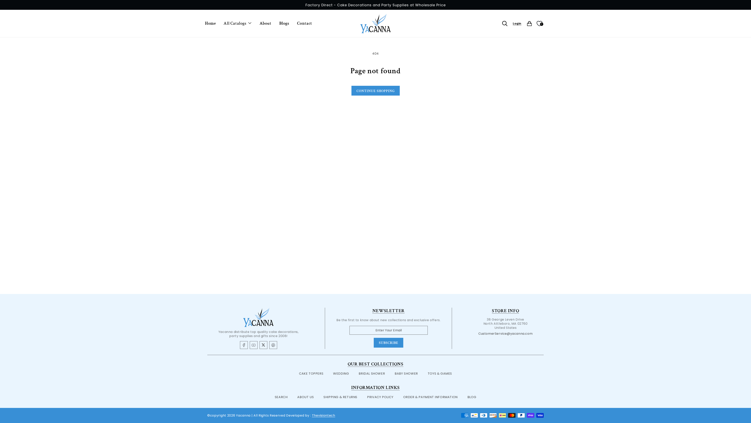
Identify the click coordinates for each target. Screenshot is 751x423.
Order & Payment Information (430, 397)
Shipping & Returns (340, 397)
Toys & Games (440, 373)
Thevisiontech (323, 415)
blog (471, 397)
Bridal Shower (372, 373)
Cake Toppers (311, 373)
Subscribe (388, 343)
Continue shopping (376, 91)
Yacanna (243, 415)
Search (281, 397)
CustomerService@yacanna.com (505, 333)
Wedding (341, 373)
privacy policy (380, 397)
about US (305, 397)
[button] (238, 23)
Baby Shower (406, 373)
